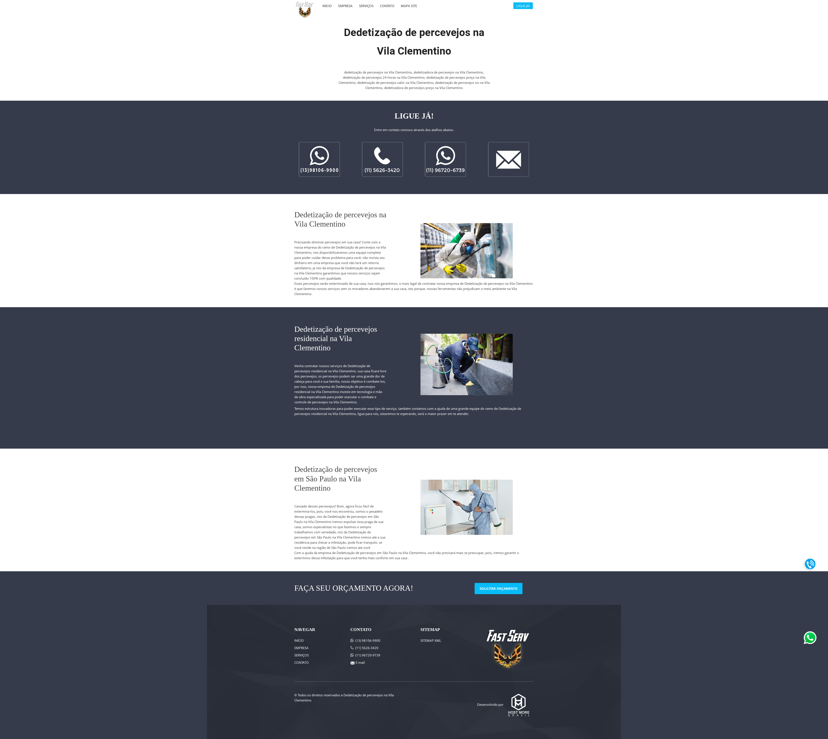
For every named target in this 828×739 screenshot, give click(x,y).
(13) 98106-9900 (367, 640)
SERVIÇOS (301, 655)
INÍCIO (299, 640)
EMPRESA (301, 648)
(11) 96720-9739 (367, 655)
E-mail (360, 662)
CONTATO (301, 662)
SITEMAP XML (430, 640)
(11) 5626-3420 (366, 648)
